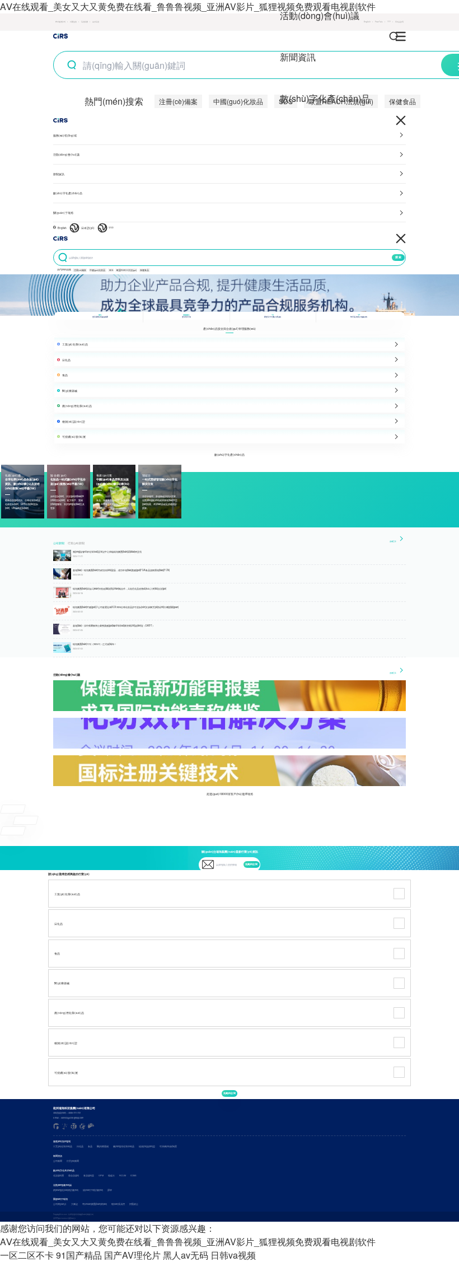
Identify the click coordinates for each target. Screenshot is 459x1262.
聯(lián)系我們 (118, 1204)
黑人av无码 (185, 1255)
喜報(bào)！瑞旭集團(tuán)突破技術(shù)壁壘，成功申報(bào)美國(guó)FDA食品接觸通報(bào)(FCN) (121, 570)
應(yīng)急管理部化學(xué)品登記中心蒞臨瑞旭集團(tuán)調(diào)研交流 (107, 551)
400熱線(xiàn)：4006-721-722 (67, 1112)
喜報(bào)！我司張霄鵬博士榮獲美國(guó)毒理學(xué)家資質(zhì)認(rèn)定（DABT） (113, 625)
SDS (111, 270)
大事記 (74, 1204)
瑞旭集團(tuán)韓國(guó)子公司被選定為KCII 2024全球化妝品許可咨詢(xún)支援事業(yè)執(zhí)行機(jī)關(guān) (126, 607)
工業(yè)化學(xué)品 (62, 1146)
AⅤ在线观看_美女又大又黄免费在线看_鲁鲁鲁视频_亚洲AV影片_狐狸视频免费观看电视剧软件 (188, 6)
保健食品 (402, 101)
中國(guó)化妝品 (238, 101)
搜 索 (398, 257)
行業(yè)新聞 (76, 543)
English (62, 228)
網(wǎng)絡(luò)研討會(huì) (65, 1190)
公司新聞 (58, 543)
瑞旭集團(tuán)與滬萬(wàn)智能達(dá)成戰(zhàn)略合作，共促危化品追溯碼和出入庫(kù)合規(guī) (119, 588)
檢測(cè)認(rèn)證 (147, 1146)
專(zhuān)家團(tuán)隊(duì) (94, 1204)
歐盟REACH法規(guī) (126, 270)
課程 (109, 1190)
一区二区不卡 (27, 1255)
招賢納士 (133, 1204)
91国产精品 (79, 1255)
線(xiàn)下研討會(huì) (93, 1190)
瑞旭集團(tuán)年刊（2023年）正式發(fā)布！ (94, 644)
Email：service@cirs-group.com (68, 1117)
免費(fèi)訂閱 (251, 864)
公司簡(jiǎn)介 (60, 1204)
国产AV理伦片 (132, 1255)
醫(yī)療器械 (103, 1146)
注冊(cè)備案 (178, 101)
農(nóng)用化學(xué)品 (123, 1146)
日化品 (80, 1146)
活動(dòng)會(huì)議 (319, 15)
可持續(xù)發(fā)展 (168, 1146)
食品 (90, 1146)
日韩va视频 (233, 1255)
